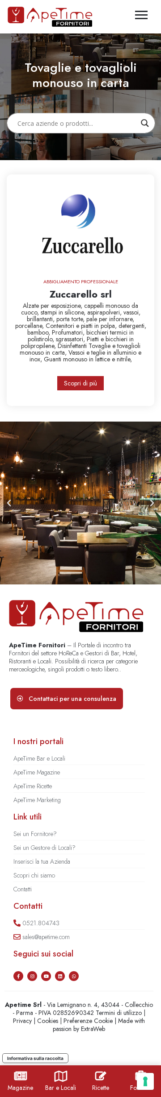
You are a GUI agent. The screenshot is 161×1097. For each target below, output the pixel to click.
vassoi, (131, 312)
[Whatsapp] (74, 976)
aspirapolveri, (105, 312)
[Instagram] (32, 976)
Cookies (47, 1020)
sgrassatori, (71, 339)
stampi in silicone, (64, 312)
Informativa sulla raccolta (35, 1058)
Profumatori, (69, 332)
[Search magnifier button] (145, 123)
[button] (8, 503)
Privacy (22, 1020)
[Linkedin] (60, 976)
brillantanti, (41, 319)
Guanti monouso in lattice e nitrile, (88, 359)
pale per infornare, (110, 319)
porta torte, (71, 319)
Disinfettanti (73, 345)
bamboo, (39, 332)
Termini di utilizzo (119, 1012)
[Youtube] (46, 976)
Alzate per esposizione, (53, 305)
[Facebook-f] (18, 976)
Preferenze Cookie (88, 1020)
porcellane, (30, 325)
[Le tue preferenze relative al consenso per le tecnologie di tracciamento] (145, 1081)
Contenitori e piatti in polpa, (82, 325)
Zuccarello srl (81, 294)
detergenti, (132, 325)
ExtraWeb (93, 1028)
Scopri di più (80, 383)
